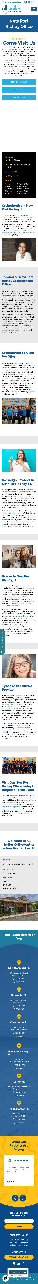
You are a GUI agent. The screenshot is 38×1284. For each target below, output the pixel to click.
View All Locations (13, 2)
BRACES (6, 881)
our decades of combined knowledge (17, 231)
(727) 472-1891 (20, 1006)
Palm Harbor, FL (19, 1108)
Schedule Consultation (18, 1272)
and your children (25, 298)
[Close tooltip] (27, 1269)
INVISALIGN (7, 885)
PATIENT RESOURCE (10, 888)
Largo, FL (19, 1081)
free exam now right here (11, 807)
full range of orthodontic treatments (15, 370)
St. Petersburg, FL (19, 967)
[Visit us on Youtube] (29, 2)
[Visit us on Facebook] (32, 2)
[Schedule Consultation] (5, 1278)
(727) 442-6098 (20, 1033)
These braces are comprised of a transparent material (16, 729)
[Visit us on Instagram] (25, 2)
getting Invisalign (8, 513)
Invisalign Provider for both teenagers (17, 491)
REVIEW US (19, 982)
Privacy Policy (15, 1280)
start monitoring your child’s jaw (16, 616)
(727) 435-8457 (20, 978)
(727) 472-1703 (20, 1092)
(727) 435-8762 (13, 176)
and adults (27, 492)
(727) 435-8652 (20, 1119)
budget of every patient (10, 597)
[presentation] (15, 1198)
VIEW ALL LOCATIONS (18, 1257)
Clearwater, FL (19, 1022)
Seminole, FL (19, 995)
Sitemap (23, 1280)
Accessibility (30, 1280)
